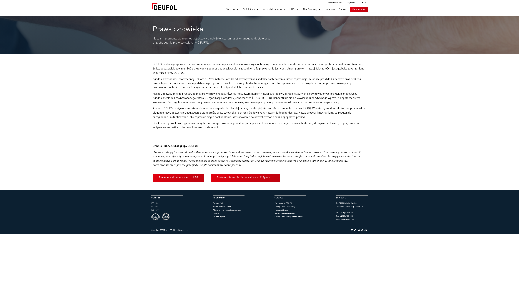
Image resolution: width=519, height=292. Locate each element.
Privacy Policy (218, 203)
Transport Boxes (281, 210)
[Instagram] (362, 230)
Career (342, 9)
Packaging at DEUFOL (284, 203)
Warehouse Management (285, 213)
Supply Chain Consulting (285, 207)
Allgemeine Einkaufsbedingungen (227, 210)
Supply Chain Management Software (289, 217)
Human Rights (219, 217)
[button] (237, 9)
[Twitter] (359, 230)
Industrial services (272, 9)
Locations (330, 9)
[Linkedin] (352, 230)
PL (363, 3)
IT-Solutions (248, 9)
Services (230, 9)
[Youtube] (365, 230)
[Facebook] (355, 230)
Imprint (216, 213)
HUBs (292, 9)
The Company (310, 9)
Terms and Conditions (222, 207)
